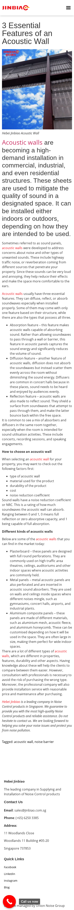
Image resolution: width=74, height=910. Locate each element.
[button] (68, 7)
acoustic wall (39, 459)
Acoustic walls (22, 142)
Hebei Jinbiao (11, 702)
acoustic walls (12, 248)
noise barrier (44, 742)
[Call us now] (9, 901)
